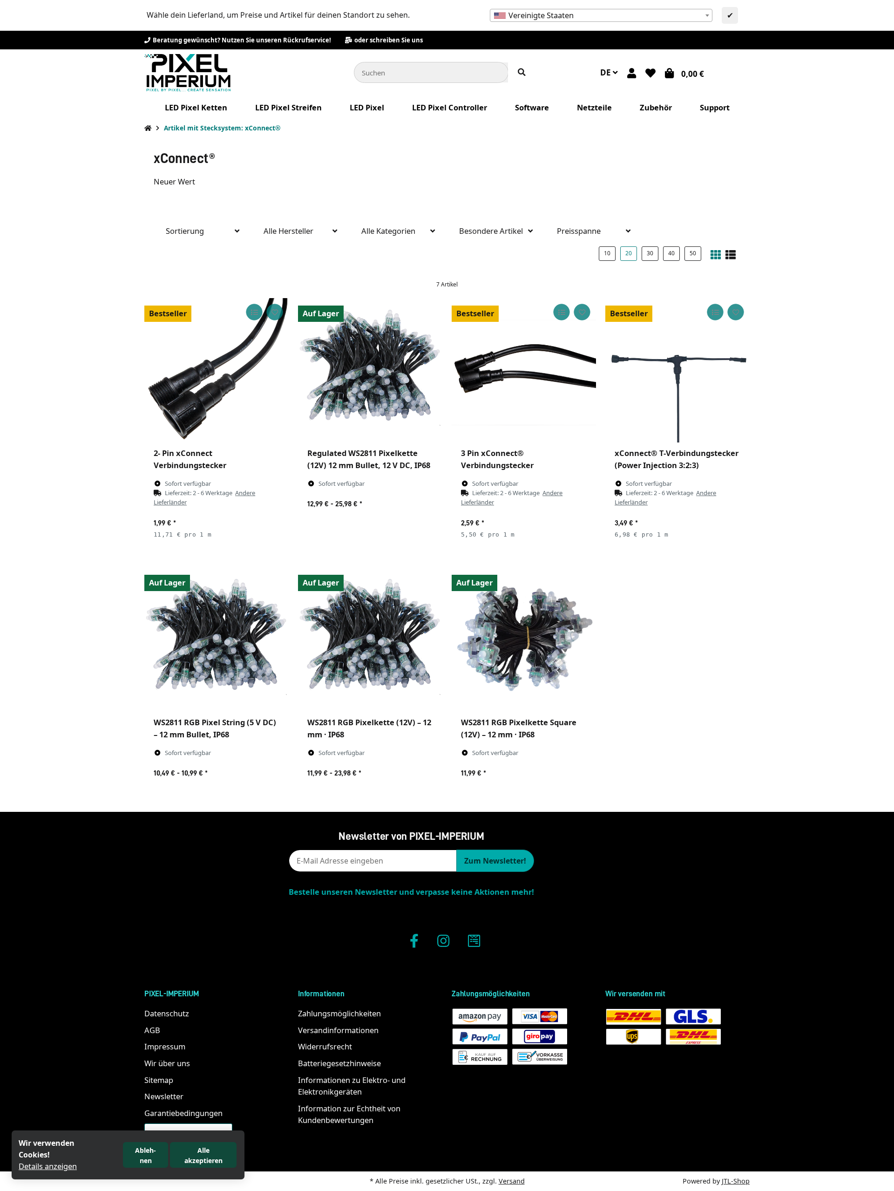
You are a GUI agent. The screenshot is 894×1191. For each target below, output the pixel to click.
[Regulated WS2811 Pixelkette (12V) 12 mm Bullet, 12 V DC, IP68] (370, 370)
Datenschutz (166, 1013)
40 (671, 253)
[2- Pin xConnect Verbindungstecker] (216, 370)
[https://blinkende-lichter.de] (474, 940)
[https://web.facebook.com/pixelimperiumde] (414, 940)
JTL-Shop (736, 1181)
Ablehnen (145, 1155)
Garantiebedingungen (183, 1113)
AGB (152, 1030)
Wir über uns (167, 1063)
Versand (512, 1181)
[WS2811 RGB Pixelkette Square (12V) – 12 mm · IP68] (524, 639)
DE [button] (606, 72)
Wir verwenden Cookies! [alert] (46, 1149)
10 (607, 253)
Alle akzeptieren (203, 1155)
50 (693, 253)
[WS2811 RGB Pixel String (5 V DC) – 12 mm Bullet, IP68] (216, 639)
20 (628, 253)
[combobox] (601, 15)
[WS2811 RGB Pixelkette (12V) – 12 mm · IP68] (370, 639)
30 (650, 253)
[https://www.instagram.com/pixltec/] (443, 940)
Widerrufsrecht (325, 1046)
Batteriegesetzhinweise (339, 1063)
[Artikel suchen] (521, 72)
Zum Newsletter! (495, 861)
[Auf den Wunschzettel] (274, 312)
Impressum (164, 1046)
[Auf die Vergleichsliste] (254, 312)
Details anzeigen (48, 1166)
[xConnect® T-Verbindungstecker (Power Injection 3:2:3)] (677, 370)
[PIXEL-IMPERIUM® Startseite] (187, 71)
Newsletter (163, 1096)
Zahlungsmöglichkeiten (339, 1013)
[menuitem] (196, 107)
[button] (631, 72)
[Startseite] (147, 128)
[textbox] (601, 15)
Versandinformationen (338, 1030)
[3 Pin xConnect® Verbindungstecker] (524, 370)
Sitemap (158, 1080)
